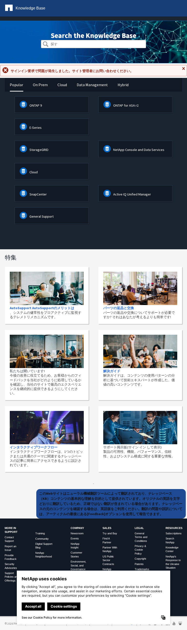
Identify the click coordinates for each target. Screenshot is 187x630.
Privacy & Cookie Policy (140, 550)
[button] (45, 44)
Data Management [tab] (92, 84)
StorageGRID (38, 150)
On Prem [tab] (40, 84)
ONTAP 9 (35, 105)
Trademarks (142, 569)
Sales (107, 528)
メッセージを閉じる (183, 70)
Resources (174, 528)
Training (40, 533)
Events (75, 538)
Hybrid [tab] (123, 84)
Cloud (33, 172)
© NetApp (14, 623)
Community (42, 538)
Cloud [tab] (62, 84)
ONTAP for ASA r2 (126, 105)
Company (77, 528)
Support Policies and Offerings (12, 577)
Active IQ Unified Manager (132, 194)
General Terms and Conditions (141, 537)
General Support (41, 216)
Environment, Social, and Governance (78, 565)
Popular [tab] (16, 84)
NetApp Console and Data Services (138, 150)
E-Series (35, 127)
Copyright (140, 558)
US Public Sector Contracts (108, 560)
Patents (139, 564)
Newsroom (77, 533)
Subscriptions (174, 533)
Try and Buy (110, 533)
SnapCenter (38, 194)
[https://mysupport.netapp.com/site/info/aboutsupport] (93, 483)
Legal (139, 528)
